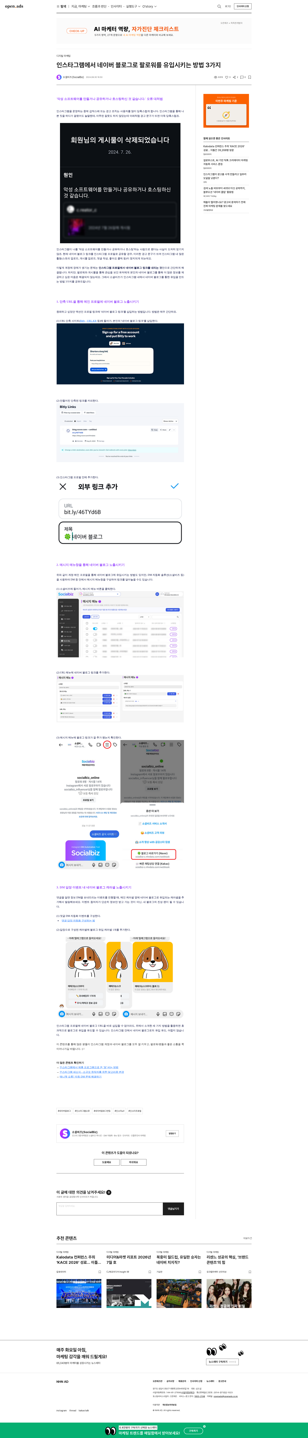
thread (72, 1410)
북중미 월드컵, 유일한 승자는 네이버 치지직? (179, 1260)
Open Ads (14, 6)
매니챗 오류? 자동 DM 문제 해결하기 (81, 1076)
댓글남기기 (173, 1208)
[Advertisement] (226, 270)
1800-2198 (199, 1396)
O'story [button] (147, 6)
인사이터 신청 (243, 6)
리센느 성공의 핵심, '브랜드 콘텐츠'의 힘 (227, 1260)
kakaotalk (84, 1410)
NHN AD (62, 1382)
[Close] (204, 1426)
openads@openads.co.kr (226, 1396)
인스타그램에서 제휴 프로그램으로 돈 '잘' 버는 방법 (89, 1067)
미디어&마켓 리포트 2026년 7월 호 (129, 1260)
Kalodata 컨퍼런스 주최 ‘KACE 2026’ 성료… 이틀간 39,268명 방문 (78, 1260)
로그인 (228, 6)
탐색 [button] (63, 6)
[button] (248, 1238)
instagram (61, 1410)
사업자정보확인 (188, 1392)
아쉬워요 (133, 1162)
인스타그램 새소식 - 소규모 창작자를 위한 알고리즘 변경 (92, 1072)
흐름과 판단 (99, 6)
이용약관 (156, 1405)
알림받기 (172, 1133)
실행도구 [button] (131, 6)
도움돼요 (106, 1162)
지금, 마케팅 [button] (79, 6)
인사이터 (116, 6)
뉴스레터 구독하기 (218, 1361)
